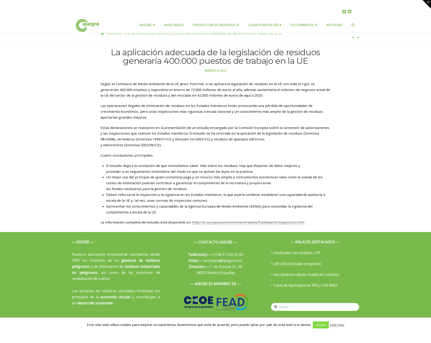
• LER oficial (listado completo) (296, 263)
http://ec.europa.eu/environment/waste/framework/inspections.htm (248, 222)
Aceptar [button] (321, 325)
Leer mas (337, 324)
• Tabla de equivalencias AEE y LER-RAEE (304, 285)
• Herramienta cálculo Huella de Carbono (305, 274)
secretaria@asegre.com (215, 260)
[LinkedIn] (349, 11)
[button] (426, 4)
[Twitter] (344, 11)
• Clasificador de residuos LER (295, 252)
